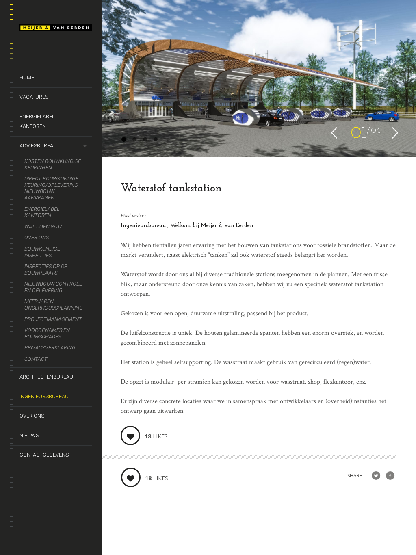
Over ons (36, 237)
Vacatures (34, 97)
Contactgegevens (44, 455)
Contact (36, 359)
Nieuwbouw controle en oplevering (53, 287)
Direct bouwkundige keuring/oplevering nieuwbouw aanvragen (51, 188)
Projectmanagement (53, 319)
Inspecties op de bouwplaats (45, 269)
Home (27, 77)
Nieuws (29, 435)
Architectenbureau (46, 377)
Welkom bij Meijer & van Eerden (212, 226)
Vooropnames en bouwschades (47, 333)
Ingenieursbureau (44, 396)
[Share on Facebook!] (390, 476)
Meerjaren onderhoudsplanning (53, 304)
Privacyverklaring (50, 348)
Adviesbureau (38, 146)
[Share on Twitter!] (376, 476)
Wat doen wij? (43, 226)
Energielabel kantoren (37, 121)
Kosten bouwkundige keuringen (52, 164)
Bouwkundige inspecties (42, 252)
